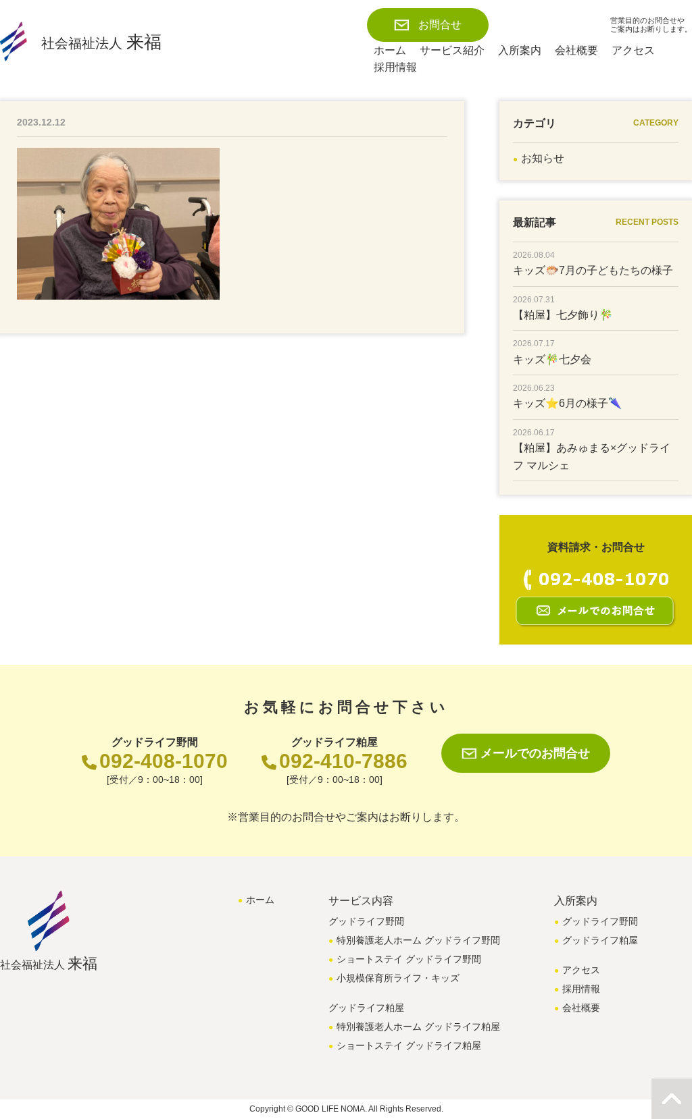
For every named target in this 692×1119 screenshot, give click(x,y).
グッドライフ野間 (600, 921)
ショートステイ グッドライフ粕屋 (409, 1045)
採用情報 (395, 67)
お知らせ (542, 158)
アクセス (633, 50)
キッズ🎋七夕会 (552, 359)
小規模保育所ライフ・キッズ (398, 978)
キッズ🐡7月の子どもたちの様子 (593, 270)
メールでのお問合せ (535, 753)
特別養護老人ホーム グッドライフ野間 (418, 940)
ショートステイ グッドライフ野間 (409, 959)
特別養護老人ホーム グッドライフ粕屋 (418, 1026)
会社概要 (576, 50)
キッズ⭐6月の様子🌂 (567, 403)
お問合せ (440, 24)
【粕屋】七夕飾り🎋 (563, 315)
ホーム (390, 50)
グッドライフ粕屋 (600, 940)
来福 (101, 42)
